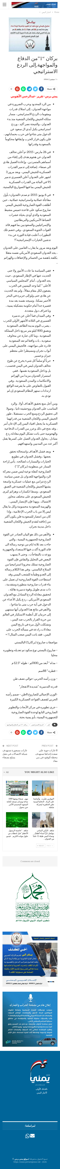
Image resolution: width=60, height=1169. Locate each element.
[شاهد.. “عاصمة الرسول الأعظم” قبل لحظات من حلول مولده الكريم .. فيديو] (17, 819)
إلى (48, 725)
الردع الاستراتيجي (37, 725)
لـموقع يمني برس (21, 1159)
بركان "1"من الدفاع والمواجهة (17, 725)
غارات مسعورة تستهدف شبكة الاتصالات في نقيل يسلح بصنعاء (14, 754)
